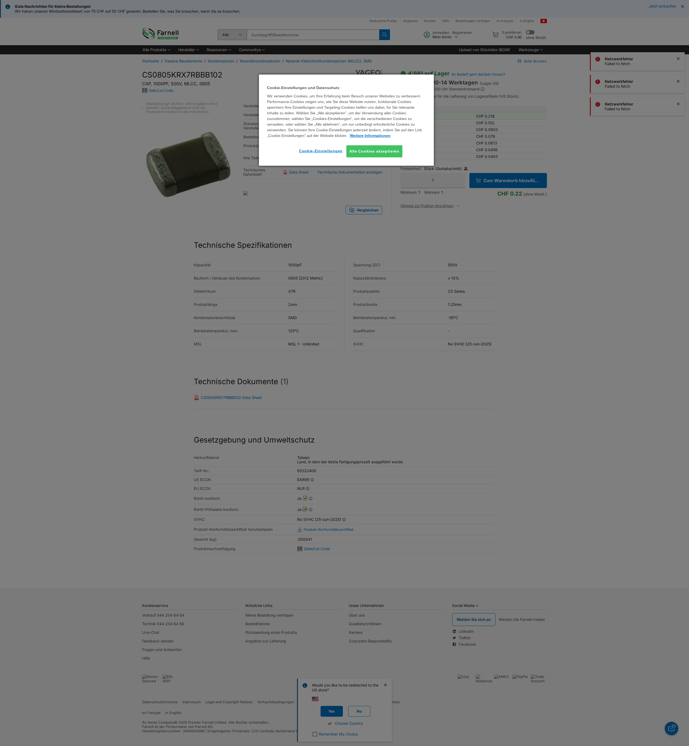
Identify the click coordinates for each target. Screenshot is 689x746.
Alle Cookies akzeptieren (374, 151)
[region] (346, 120)
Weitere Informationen (370, 135)
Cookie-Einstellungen (321, 151)
